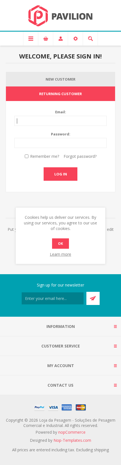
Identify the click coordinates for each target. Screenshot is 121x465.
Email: (60, 111)
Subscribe (93, 298)
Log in (60, 174)
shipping (101, 449)
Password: (60, 134)
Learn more (60, 254)
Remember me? (44, 156)
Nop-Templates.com (72, 440)
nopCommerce (72, 432)
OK (60, 243)
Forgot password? (80, 156)
